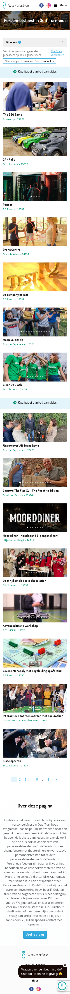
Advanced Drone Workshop (20, 626)
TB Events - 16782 (13, 209)
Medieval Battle (13, 340)
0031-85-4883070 (35, 965)
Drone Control (12, 249)
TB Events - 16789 (13, 299)
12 (49, 331)
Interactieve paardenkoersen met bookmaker (33, 716)
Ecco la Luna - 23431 (15, 389)
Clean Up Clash (12, 385)
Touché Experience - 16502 (18, 344)
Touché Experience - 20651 (18, 450)
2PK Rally (9, 159)
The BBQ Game (12, 114)
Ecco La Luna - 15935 (15, 164)
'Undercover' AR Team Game (21, 445)
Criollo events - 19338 (15, 585)
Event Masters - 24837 (16, 254)
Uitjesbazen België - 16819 (18, 540)
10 (46, 241)
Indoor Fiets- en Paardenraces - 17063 (25, 720)
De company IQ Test (15, 294)
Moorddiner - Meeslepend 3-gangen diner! (30, 535)
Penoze (8, 204)
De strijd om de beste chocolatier (24, 580)
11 (46, 331)
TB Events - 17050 (13, 675)
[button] (35, 42)
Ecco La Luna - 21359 (15, 765)
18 (48, 779)
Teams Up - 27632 (13, 119)
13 (50, 482)
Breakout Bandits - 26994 (18, 495)
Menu (63, 5)
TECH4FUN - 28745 (14, 630)
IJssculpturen (12, 761)
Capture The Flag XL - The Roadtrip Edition (31, 490)
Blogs (35, 980)
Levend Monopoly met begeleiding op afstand (32, 671)
